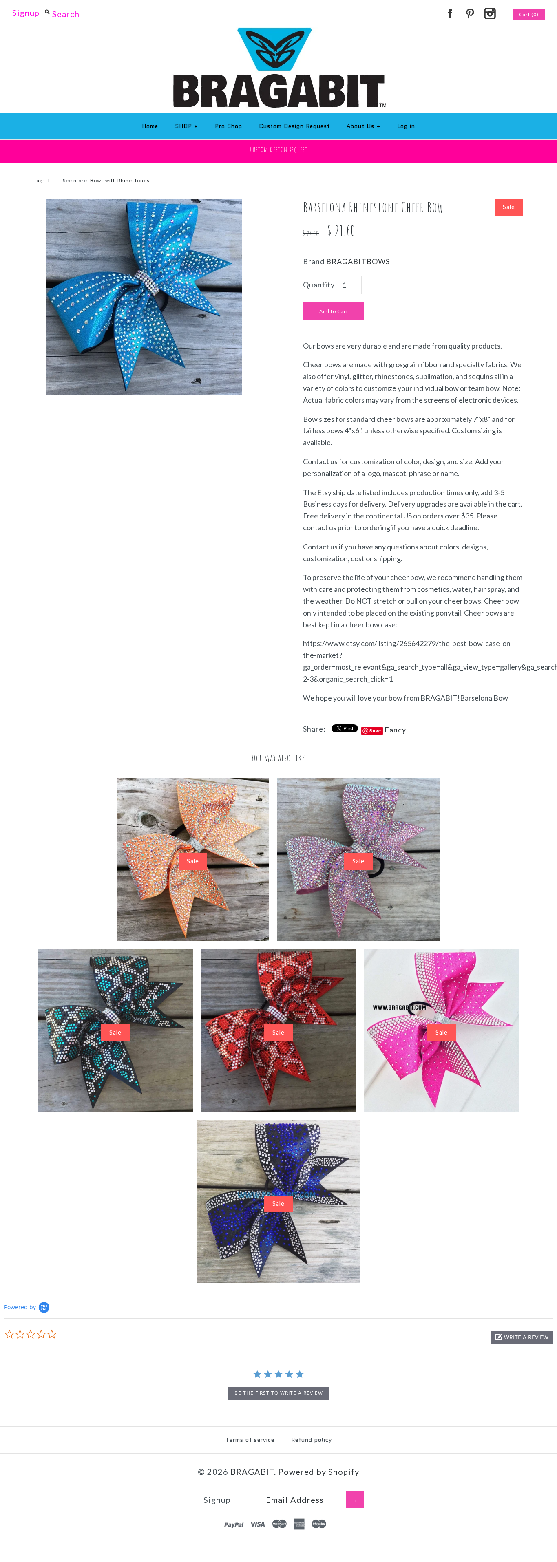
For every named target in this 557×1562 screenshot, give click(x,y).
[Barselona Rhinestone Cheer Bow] (144, 204)
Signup (26, 13)
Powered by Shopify (318, 1471)
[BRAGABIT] (279, 32)
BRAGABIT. (253, 1471)
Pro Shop (228, 126)
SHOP (186, 126)
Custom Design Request (294, 126)
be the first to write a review (278, 1393)
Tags (42, 180)
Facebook (450, 13)
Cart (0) (529, 14)
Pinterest (470, 13)
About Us (363, 126)
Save (375, 731)
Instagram (490, 13)
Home (150, 126)
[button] (522, 1337)
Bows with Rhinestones (120, 180)
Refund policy (311, 1440)
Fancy (395, 729)
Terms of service (249, 1440)
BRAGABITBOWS (358, 261)
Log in (406, 126)
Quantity (319, 284)
